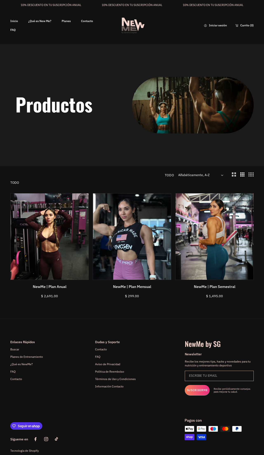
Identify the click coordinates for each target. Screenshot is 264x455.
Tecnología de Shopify (24, 451)
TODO (169, 175)
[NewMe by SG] (132, 25)
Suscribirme (197, 390)
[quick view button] (19, 274)
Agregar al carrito (58, 274)
